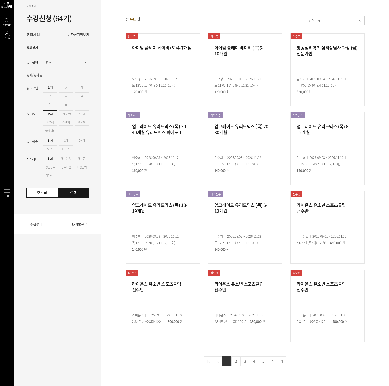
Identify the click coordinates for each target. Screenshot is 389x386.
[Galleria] (6, 6)
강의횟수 (32, 141)
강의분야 (32, 62)
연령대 (30, 114)
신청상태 (32, 159)
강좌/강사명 (34, 74)
